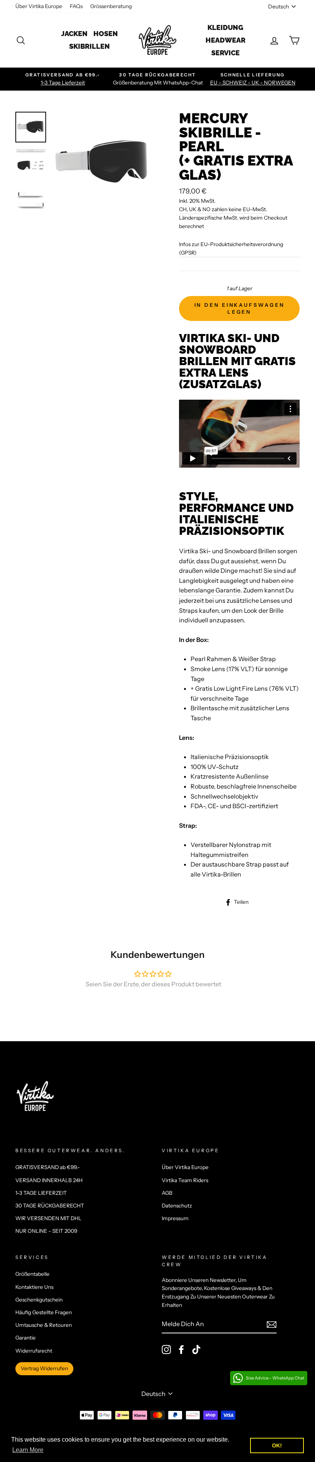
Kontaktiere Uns (34, 1287)
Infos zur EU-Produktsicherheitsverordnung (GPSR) (231, 248)
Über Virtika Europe (38, 6)
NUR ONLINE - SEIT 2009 (46, 1231)
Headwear (225, 40)
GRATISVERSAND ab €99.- (47, 1167)
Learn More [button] (27, 1450)
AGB (167, 1193)
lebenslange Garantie (209, 590)
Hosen (105, 34)
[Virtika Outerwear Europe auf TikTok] (196, 1349)
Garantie (25, 1338)
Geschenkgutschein (39, 1300)
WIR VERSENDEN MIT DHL (48, 1218)
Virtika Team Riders (185, 1180)
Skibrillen (89, 46)
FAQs (76, 6)
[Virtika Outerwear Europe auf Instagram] (166, 1349)
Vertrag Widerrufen (44, 1368)
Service (225, 53)
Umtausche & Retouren (43, 1325)
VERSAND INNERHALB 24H (49, 1180)
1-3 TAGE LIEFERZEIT (41, 1193)
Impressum (175, 1218)
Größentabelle (32, 1274)
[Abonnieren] (272, 1324)
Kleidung (225, 27)
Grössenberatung (111, 6)
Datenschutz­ (177, 1205)
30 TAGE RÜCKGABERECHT (49, 1205)
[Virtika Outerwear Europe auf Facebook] (181, 1349)
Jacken (74, 34)
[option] (62, 79)
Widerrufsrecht (33, 1351)
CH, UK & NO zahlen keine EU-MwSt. (223, 209)
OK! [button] (277, 1445)
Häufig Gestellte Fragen (43, 1312)
